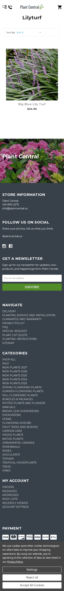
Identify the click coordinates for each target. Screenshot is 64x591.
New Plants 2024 (14, 379)
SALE (5, 363)
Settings (32, 570)
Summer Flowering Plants (22, 391)
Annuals (8, 407)
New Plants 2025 (14, 375)
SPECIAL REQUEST (14, 331)
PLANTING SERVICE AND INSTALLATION (28, 315)
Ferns (6, 419)
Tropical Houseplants (19, 462)
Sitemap (8, 343)
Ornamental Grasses (18, 442)
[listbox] (29, 32)
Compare (32, 70)
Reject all (32, 577)
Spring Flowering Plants (22, 387)
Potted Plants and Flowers (23, 403)
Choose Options (34, 80)
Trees (6, 466)
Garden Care (12, 430)
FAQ (5, 327)
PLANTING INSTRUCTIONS (19, 339)
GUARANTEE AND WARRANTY (22, 319)
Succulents (11, 454)
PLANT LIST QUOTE (15, 335)
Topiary (8, 458)
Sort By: (10, 32)
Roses (6, 450)
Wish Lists (10, 498)
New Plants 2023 (14, 383)
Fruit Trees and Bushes (20, 427)
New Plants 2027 (14, 367)
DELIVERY (9, 311)
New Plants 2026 (14, 371)
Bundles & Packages (17, 399)
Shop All (9, 359)
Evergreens (11, 415)
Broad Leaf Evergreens (20, 411)
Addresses (10, 495)
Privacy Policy (15, 561)
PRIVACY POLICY (13, 323)
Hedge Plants (12, 434)
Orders (8, 487)
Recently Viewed (15, 503)
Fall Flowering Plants (20, 395)
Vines (6, 470)
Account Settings (15, 506)
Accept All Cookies (32, 585)
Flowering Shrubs (16, 423)
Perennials (11, 446)
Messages (9, 491)
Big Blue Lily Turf (32, 104)
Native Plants (12, 438)
